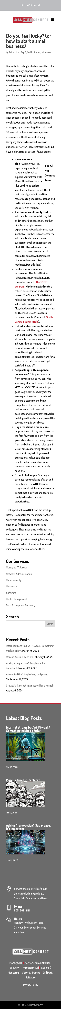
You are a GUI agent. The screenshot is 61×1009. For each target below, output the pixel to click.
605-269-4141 (30, 5)
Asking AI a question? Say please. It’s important (28, 827)
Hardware (11, 586)
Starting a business (42, 52)
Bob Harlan (14, 52)
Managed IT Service (16, 567)
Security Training (32, 972)
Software (11, 592)
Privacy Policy (30, 984)
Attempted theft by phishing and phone (27, 674)
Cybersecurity (13, 580)
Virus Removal (31, 967)
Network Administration (19, 574)
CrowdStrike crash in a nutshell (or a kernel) (30, 685)
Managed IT (15, 962)
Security (15, 967)
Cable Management (16, 599)
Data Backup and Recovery (20, 605)
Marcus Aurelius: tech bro (19, 657)
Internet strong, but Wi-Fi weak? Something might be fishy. (28, 729)
